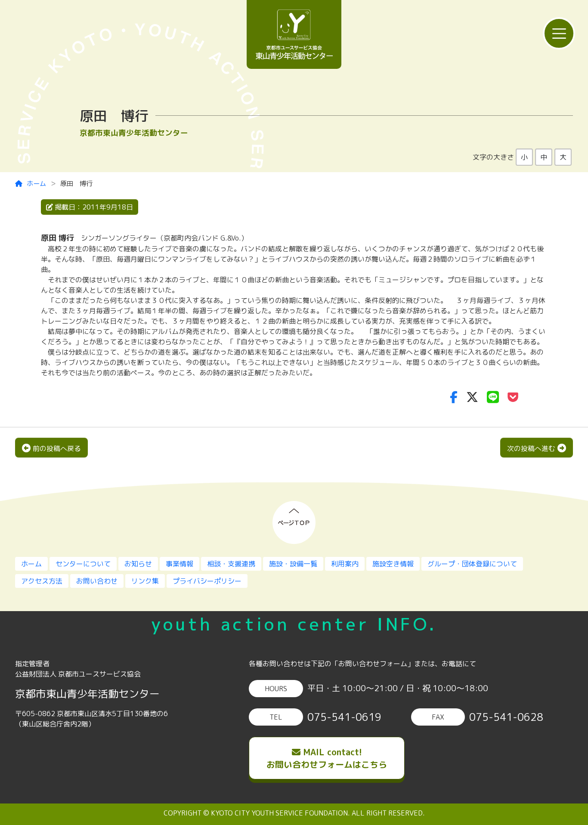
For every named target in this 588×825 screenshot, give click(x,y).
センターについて (83, 564)
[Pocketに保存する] (513, 397)
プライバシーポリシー (207, 581)
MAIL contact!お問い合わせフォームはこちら (326, 758)
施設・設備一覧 (293, 564)
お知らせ (138, 564)
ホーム (36, 183)
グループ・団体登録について (472, 564)
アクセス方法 (41, 581)
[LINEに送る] (493, 397)
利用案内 (345, 564)
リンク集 (145, 581)
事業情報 (179, 564)
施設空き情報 (393, 564)
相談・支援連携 (231, 564)
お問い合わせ (97, 581)
